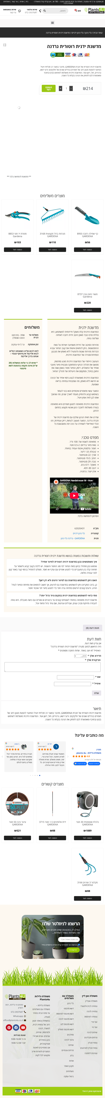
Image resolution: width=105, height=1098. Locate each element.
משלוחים (6, 1)
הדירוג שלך (94, 655)
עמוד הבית (97, 32)
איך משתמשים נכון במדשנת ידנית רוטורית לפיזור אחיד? (69, 561)
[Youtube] (23, 1027)
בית (27, 1)
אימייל (96, 683)
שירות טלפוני (32, 9)
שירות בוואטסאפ (9, 9)
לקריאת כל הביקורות (94, 763)
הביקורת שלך (93, 659)
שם (98, 676)
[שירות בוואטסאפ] (19, 10)
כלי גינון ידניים (77, 32)
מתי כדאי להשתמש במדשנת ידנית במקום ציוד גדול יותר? (68, 595)
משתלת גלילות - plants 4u (88, 753)
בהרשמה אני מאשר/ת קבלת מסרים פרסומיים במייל (60, 945)
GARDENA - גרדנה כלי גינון (73, 538)
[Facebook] (16, 1027)
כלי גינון (88, 32)
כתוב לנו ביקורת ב (81, 763)
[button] (52, 23)
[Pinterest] (9, 1027)
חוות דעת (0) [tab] (92, 627)
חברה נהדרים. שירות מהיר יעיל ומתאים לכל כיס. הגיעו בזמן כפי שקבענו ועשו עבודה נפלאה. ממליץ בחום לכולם (19, 758)
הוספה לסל (48, 88)
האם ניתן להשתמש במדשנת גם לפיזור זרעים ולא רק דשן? (68, 580)
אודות (22, 1)
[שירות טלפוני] (40, 10)
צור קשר (15, 1)
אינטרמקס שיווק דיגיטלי (91, 1091)
